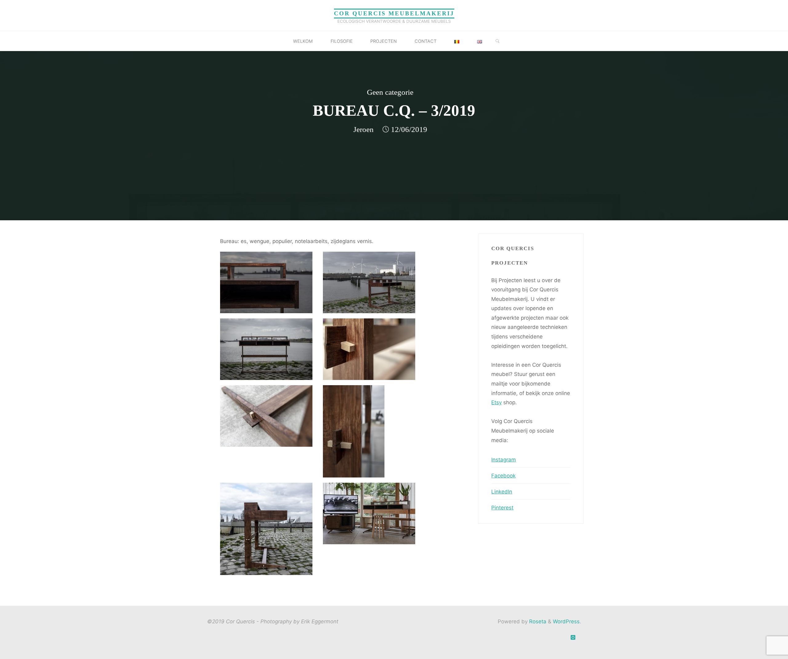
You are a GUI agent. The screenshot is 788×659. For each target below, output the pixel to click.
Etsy (496, 402)
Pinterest (502, 508)
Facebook (503, 476)
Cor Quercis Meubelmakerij (394, 13)
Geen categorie (390, 92)
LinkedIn (501, 492)
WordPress (566, 621)
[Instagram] (573, 637)
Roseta (537, 621)
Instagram (503, 460)
